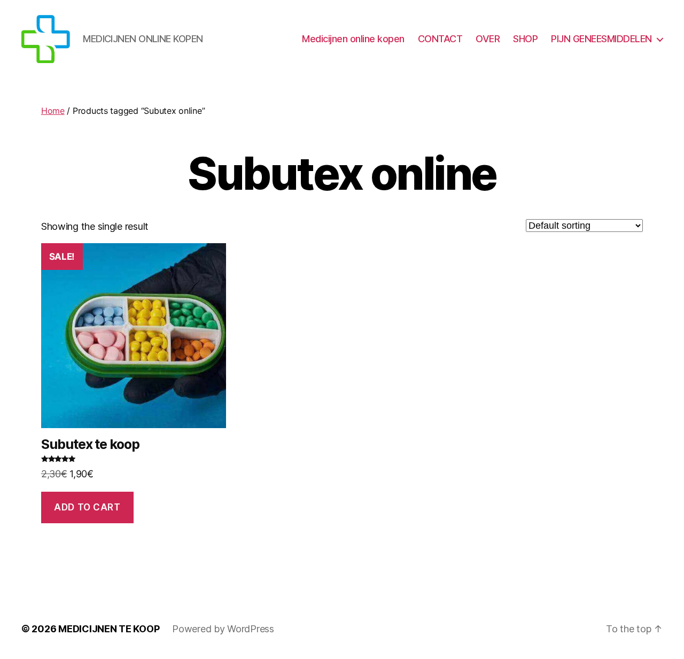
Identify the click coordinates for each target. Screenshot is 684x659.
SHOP (525, 38)
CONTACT (440, 38)
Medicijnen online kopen (353, 38)
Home (53, 110)
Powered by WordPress (223, 628)
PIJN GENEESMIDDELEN (601, 38)
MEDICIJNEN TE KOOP (108, 628)
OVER (488, 38)
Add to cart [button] (87, 507)
